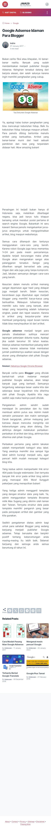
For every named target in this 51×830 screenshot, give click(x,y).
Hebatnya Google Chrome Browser (27, 366)
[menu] (5, 4)
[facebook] (9, 610)
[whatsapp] (21, 610)
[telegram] (27, 610)
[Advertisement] (25, 178)
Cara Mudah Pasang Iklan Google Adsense (12, 643)
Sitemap (31, 821)
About (7, 821)
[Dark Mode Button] (47, 4)
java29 (25, 3)
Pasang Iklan (25, 824)
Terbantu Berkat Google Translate (10, 674)
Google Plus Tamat (35, 673)
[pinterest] (33, 610)
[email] (38, 610)
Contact (15, 821)
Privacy (23, 821)
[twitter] (15, 610)
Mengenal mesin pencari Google (34, 643)
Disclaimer (40, 821)
